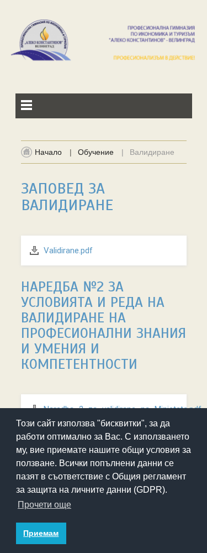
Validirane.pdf (68, 250)
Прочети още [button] (44, 504)
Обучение (96, 152)
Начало (48, 152)
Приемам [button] (41, 533)
